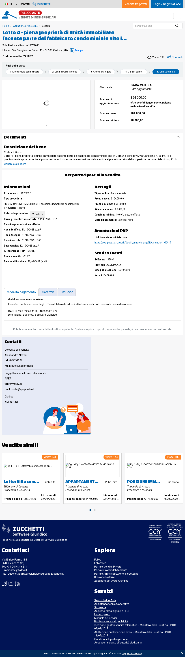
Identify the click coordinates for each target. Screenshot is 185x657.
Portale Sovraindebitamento (110, 570)
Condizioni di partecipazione (111, 639)
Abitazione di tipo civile (25, 26)
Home (6, 26)
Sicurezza (100, 607)
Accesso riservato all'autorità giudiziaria (118, 642)
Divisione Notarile (104, 577)
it (11, 4)
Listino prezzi (102, 614)
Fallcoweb (100, 563)
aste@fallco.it (18, 570)
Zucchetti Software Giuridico (111, 580)
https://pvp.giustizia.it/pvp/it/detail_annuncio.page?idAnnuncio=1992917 (132, 242)
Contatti (25, 4)
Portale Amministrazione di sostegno (116, 573)
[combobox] (11, 4)
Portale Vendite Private (107, 566)
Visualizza (37, 214)
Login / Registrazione (167, 4)
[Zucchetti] (41, 4)
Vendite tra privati (136, 4)
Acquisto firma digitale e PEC (111, 611)
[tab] (21, 292)
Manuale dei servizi (105, 618)
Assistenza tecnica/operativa (111, 604)
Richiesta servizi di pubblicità (111, 621)
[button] (76, 50)
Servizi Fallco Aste (105, 600)
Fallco (97, 559)
